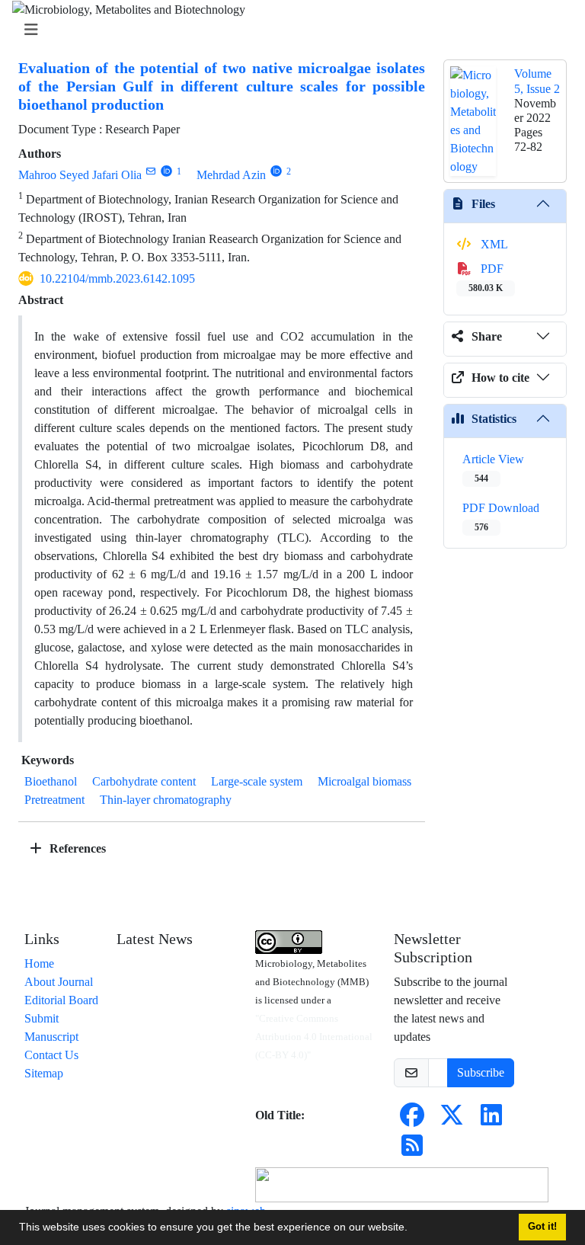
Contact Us (51, 1055)
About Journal (58, 982)
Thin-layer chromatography (166, 799)
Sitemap (43, 1073)
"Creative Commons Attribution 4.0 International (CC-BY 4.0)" (313, 1037)
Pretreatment (54, 799)
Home (39, 963)
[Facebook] (412, 1119)
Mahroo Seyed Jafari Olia (80, 175)
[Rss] (412, 1150)
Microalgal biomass (364, 781)
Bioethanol (50, 781)
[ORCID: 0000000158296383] (166, 171)
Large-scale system (256, 781)
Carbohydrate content (144, 781)
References (76, 848)
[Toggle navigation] (288, 30)
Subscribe (480, 1072)
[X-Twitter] (451, 1119)
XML (493, 244)
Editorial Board (61, 1000)
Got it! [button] (542, 1226)
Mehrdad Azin (231, 175)
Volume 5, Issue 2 (537, 80)
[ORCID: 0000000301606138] (276, 171)
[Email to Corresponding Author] (150, 171)
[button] (413, 1229)
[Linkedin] (491, 1119)
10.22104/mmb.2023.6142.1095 (117, 278)
